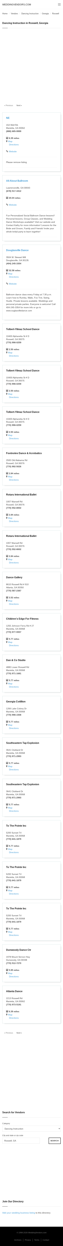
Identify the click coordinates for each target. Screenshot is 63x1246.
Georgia (45, 13)
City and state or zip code (12, 1135)
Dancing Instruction (30, 13)
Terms (36, 1240)
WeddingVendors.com (16, 4)
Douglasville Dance (17, 250)
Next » (19, 105)
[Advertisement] (31, 64)
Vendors (14, 13)
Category (6, 1123)
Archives (17, 1240)
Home (4, 13)
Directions (14, 144)
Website (13, 151)
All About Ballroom (17, 181)
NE (8, 118)
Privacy (28, 1240)
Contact (46, 1240)
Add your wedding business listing (18, 1213)
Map (10, 141)
